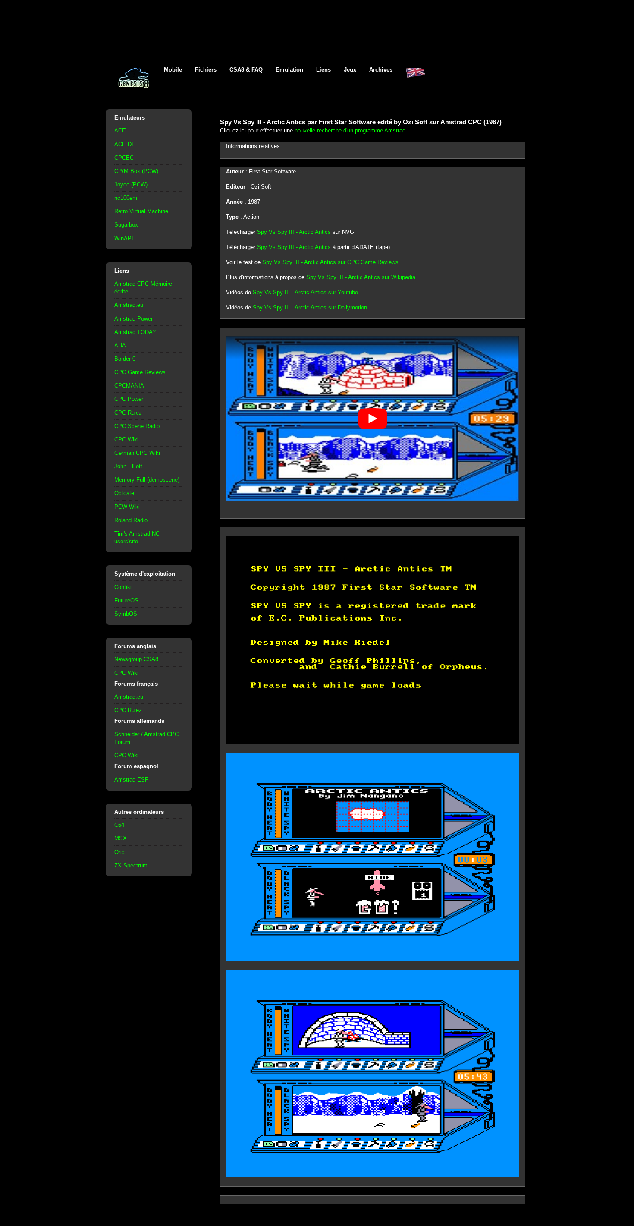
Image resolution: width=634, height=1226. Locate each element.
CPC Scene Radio (137, 426)
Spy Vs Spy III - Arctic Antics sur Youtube (305, 292)
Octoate (124, 493)
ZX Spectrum (131, 865)
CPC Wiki (126, 439)
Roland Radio (131, 520)
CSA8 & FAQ (246, 69)
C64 (119, 825)
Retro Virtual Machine (141, 211)
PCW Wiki (127, 507)
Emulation (289, 69)
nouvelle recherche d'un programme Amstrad (350, 130)
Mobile (173, 69)
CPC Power (128, 399)
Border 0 (124, 359)
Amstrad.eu (128, 305)
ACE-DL (124, 144)
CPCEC (124, 157)
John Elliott (128, 466)
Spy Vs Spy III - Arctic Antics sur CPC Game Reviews (330, 262)
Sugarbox (126, 224)
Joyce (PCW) (131, 184)
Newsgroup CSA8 (136, 659)
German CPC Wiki (137, 453)
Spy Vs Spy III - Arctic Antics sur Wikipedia (360, 277)
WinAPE (124, 238)
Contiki (123, 587)
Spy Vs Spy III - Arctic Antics (294, 232)
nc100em (125, 198)
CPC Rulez (128, 413)
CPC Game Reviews (140, 372)
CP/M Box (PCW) (136, 171)
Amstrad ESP (131, 779)
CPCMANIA (129, 385)
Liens (323, 69)
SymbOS (125, 614)
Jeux (350, 69)
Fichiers (206, 69)
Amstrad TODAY (135, 332)
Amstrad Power (133, 318)
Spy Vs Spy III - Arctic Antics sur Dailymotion (310, 307)
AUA (120, 345)
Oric (119, 852)
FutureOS (126, 600)
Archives (380, 69)
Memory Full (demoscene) (146, 479)
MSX (120, 838)
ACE (120, 130)
